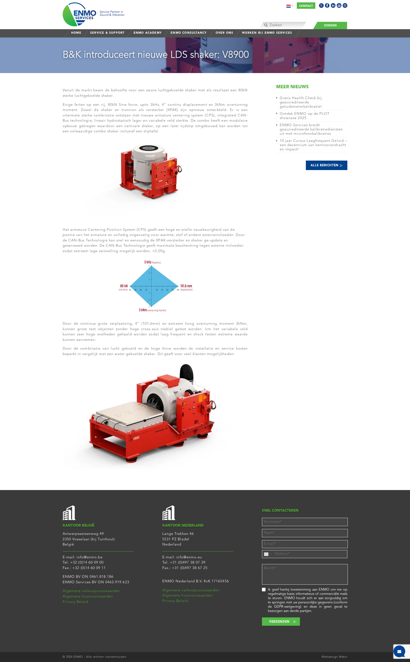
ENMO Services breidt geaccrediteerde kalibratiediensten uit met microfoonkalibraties (311, 130)
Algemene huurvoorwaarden (88, 596)
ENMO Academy (148, 33)
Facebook (327, 5)
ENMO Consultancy (189, 33)
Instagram (345, 5)
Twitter (321, 5)
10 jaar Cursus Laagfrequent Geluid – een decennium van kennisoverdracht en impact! (313, 145)
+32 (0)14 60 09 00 (87, 563)
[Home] (93, 13)
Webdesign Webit (334, 657)
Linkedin (333, 5)
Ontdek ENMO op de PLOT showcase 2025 (305, 116)
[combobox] (267, 554)
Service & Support (107, 33)
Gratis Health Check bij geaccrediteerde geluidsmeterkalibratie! (301, 103)
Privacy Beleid (75, 602)
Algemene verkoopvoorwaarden (91, 591)
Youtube (339, 5)
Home (76, 33)
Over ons (224, 33)
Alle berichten (325, 165)
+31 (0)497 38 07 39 (187, 563)
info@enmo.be (89, 557)
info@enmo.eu (189, 557)
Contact (306, 6)
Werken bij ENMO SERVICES (267, 33)
